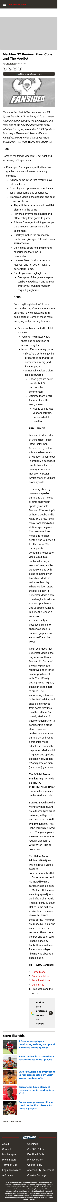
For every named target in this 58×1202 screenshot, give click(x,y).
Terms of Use (9, 1164)
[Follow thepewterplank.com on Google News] (51, 1013)
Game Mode (39, 971)
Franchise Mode (41, 980)
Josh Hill (10, 63)
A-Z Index (7, 1175)
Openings (32, 1143)
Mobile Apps (9, 1154)
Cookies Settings (36, 1175)
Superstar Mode (41, 976)
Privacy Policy (35, 1159)
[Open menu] (4, 4)
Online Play (38, 984)
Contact (6, 1149)
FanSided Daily (35, 1154)
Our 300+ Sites (35, 1149)
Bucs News (16, 1121)
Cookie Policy (34, 1164)
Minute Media (16, 1183)
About (5, 1143)
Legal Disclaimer (11, 1170)
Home (5, 1121)
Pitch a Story (9, 1159)
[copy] (20, 69)
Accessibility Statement (40, 1170)
